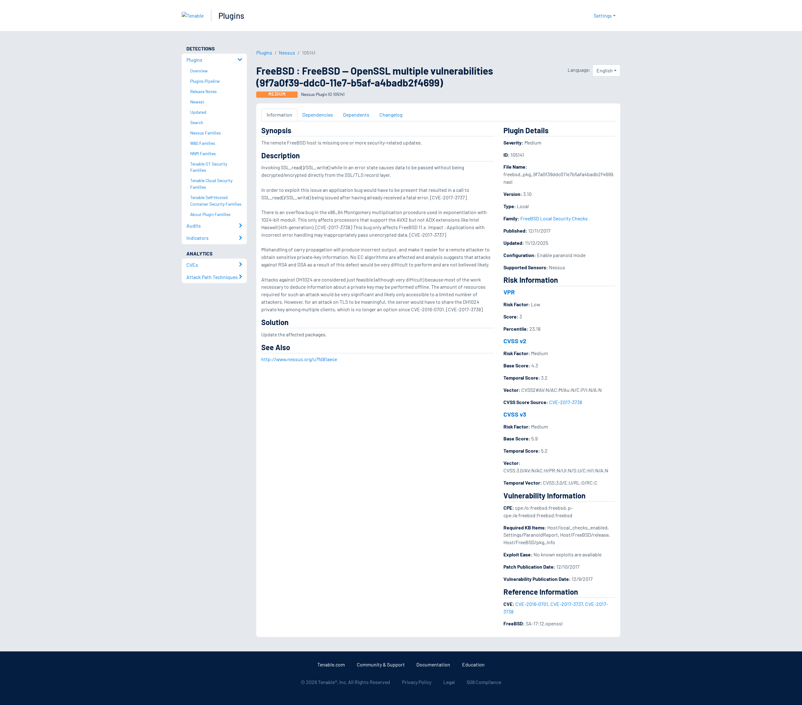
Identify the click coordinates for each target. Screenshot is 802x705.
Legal (449, 682)
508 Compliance (484, 682)
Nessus (287, 52)
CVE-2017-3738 (565, 402)
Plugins (231, 15)
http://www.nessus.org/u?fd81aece (299, 359)
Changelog (390, 115)
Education (473, 664)
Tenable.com (331, 664)
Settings (603, 15)
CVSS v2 (514, 341)
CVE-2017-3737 (566, 604)
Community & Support (381, 664)
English (604, 70)
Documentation (433, 664)
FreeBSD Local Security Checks (554, 218)
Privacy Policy (416, 682)
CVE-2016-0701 (531, 604)
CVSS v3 (514, 414)
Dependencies (317, 115)
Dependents (356, 115)
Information (279, 115)
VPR (509, 292)
